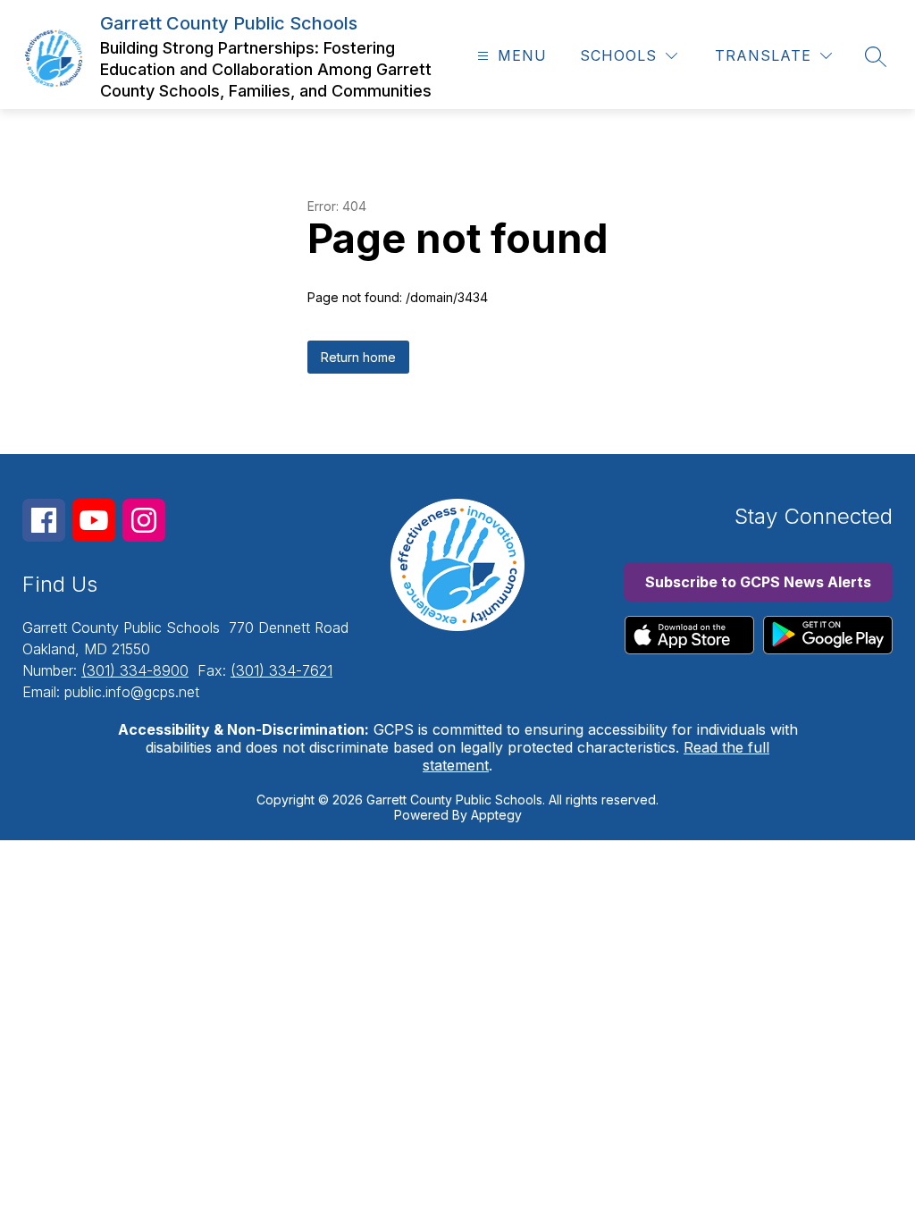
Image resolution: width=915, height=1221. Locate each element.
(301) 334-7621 (281, 670)
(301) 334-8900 (135, 670)
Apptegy (496, 814)
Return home (358, 357)
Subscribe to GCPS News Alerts (758, 582)
